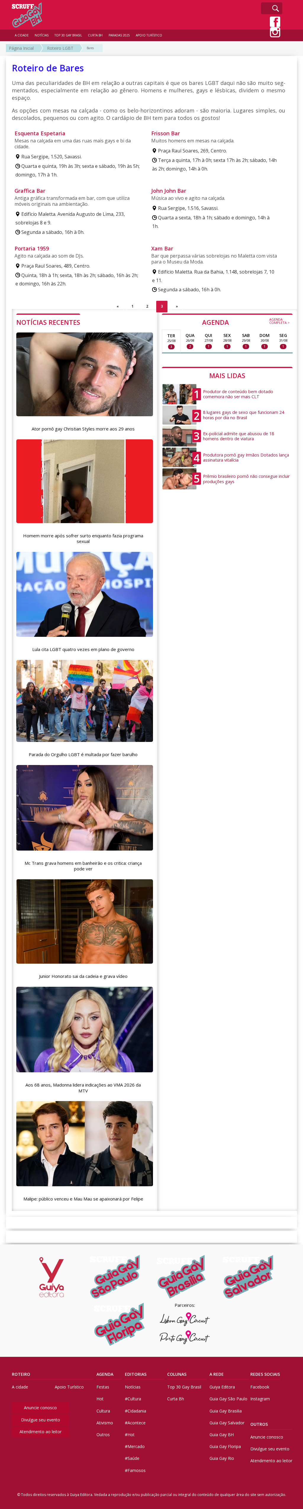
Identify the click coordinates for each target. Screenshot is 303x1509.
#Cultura (133, 1399)
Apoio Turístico (69, 1387)
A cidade (20, 1387)
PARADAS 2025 (119, 35)
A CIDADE (22, 35)
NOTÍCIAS (42, 35)
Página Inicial (21, 48)
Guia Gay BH (221, 1434)
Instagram (260, 1399)
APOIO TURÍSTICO (149, 35)
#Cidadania (135, 1411)
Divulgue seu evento (40, 1420)
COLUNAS (176, 1374)
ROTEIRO (21, 1374)
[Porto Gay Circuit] (185, 1337)
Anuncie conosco (40, 1407)
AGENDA (246, 322)
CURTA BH (95, 35)
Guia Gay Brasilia (225, 1411)
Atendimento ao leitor (41, 1431)
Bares (90, 48)
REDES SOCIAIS (265, 1374)
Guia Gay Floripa (225, 1446)
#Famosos (135, 1470)
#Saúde (132, 1458)
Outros (103, 1434)
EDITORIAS (135, 1374)
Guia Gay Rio (221, 1458)
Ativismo (104, 1423)
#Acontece (135, 1423)
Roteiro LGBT (60, 48)
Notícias (133, 1387)
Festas (102, 1387)
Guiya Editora (222, 1387)
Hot (100, 1399)
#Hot (130, 1434)
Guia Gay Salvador (226, 1423)
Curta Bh (175, 1399)
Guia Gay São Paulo (228, 1399)
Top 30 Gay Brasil (184, 1387)
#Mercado (135, 1446)
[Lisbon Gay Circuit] (185, 1319)
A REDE (216, 1374)
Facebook (259, 1387)
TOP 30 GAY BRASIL (68, 35)
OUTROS (259, 1424)
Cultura (103, 1411)
